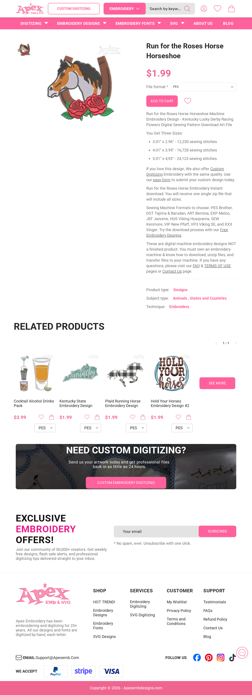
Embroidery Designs (78, 23)
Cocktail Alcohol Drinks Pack (34, 403)
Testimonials (214, 602)
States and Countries (208, 298)
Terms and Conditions (176, 621)
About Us (203, 23)
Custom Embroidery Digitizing (126, 483)
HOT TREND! (104, 602)
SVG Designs (104, 636)
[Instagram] (220, 658)
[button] (81, 86)
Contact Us (172, 271)
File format (156, 87)
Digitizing (31, 23)
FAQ (196, 265)
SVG (174, 23)
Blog (228, 23)
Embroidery (179, 306)
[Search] (187, 9)
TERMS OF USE (217, 265)
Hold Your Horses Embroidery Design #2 (170, 403)
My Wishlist (177, 602)
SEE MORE (217, 383)
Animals (180, 298)
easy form (161, 179)
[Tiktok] (232, 658)
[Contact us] (242, 653)
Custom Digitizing (73, 8)
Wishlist (217, 9)
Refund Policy (215, 619)
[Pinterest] (209, 658)
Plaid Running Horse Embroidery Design (123, 403)
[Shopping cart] (231, 9)
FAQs (207, 610)
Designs (180, 289)
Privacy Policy (179, 610)
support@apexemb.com (57, 657)
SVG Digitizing (142, 615)
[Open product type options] (138, 9)
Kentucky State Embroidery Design (75, 403)
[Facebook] (197, 658)
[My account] (204, 9)
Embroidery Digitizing (140, 604)
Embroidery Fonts (135, 23)
